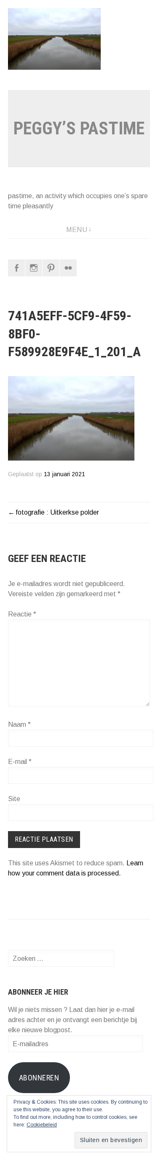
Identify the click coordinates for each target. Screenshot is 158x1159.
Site (14, 798)
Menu (76, 229)
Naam (19, 724)
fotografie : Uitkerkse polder (57, 512)
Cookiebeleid (42, 1125)
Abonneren (39, 1077)
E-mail (20, 761)
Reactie (22, 614)
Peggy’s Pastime (79, 128)
